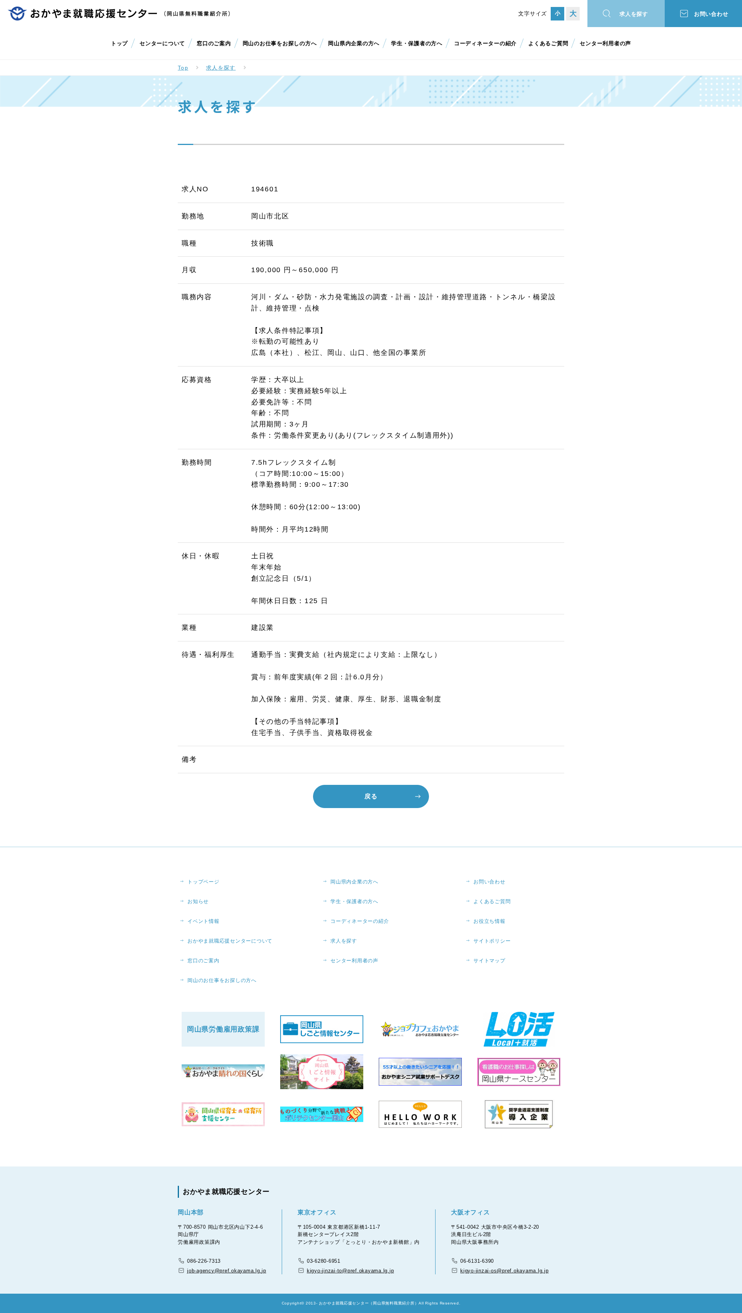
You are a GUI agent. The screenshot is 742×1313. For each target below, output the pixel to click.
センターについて (162, 43)
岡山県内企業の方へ (354, 43)
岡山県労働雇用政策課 (223, 1029)
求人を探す (633, 14)
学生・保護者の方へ (416, 43)
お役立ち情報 (489, 921)
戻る (371, 796)
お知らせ (198, 901)
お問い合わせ (711, 14)
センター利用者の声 (605, 43)
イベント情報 (203, 921)
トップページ (203, 882)
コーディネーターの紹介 (485, 43)
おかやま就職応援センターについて (229, 941)
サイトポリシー (492, 941)
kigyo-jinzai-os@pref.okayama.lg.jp (504, 1271)
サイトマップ (489, 960)
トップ (119, 43)
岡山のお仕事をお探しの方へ (280, 43)
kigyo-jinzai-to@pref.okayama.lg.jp (350, 1271)
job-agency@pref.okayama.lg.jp (226, 1271)
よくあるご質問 (548, 43)
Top (183, 68)
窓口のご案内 (214, 43)
